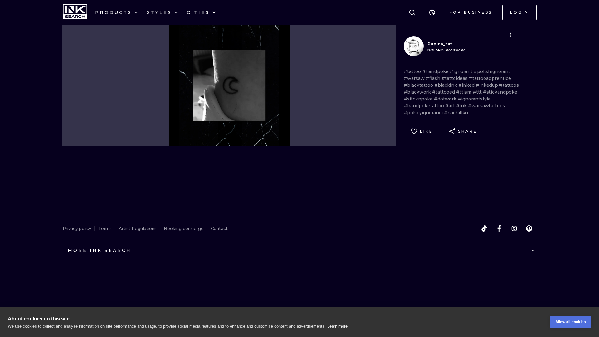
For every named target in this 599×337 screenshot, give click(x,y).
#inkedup (487, 85)
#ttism (464, 92)
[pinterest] (529, 228)
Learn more (337, 326)
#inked (467, 85)
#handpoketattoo (424, 106)
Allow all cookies (570, 322)
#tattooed (444, 92)
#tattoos (509, 85)
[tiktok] (484, 228)
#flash (433, 78)
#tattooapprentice (490, 78)
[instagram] (514, 228)
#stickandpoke (500, 92)
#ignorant (462, 71)
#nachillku (456, 112)
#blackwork (418, 92)
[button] (432, 12)
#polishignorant (492, 71)
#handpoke (436, 71)
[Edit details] (510, 34)
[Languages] (432, 12)
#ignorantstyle (474, 99)
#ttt (478, 92)
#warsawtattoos (486, 106)
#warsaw (415, 78)
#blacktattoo (419, 85)
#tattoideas (455, 78)
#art (450, 106)
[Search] (412, 12)
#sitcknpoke (419, 99)
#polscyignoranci (424, 112)
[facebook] (499, 228)
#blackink (446, 85)
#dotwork (446, 99)
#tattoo (413, 71)
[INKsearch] (75, 12)
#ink (462, 106)
